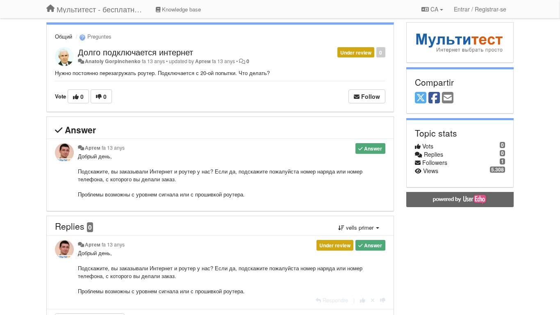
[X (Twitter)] (420, 98)
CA (434, 9)
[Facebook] (434, 98)
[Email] (447, 98)
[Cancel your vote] (373, 300)
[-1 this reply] (382, 300)
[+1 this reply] (362, 300)
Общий (63, 36)
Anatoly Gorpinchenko (113, 61)
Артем (203, 61)
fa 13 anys (113, 147)
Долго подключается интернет (135, 52)
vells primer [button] (359, 227)
